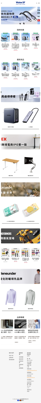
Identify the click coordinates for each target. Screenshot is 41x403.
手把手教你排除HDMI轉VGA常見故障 (20, 331)
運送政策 (21, 359)
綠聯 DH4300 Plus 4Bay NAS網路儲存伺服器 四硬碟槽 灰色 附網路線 (15, 75)
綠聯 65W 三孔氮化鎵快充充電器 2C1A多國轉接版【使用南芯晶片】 (25, 46)
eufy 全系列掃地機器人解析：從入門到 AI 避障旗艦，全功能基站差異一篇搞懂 (7, 331)
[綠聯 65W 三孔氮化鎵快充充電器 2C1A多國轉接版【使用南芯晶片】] (25, 37)
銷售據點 (21, 368)
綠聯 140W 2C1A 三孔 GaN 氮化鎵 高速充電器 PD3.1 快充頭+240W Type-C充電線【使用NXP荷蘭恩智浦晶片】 (15, 46)
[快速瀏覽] (8, 38)
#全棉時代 (30, 340)
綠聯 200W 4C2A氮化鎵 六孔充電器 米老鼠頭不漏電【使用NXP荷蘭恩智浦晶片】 (5, 46)
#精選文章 (16, 342)
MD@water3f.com (31, 377)
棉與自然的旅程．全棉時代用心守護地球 (34, 331)
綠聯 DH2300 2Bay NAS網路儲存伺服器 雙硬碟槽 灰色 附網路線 (5, 74)
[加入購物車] (29, 40)
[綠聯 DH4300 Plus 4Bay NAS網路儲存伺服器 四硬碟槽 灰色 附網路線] (15, 67)
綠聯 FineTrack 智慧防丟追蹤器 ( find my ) (35, 74)
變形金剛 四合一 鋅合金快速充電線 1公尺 (15, 259)
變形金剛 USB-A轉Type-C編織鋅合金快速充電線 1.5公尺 (25, 259)
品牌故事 (11, 357)
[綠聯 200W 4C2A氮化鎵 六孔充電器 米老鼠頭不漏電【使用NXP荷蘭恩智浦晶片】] (5, 37)
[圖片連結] (20, 94)
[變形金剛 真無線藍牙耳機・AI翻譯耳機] (35, 252)
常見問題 (21, 357)
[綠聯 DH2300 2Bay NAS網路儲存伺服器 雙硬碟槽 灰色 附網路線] (5, 67)
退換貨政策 (21, 361)
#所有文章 (34, 340)
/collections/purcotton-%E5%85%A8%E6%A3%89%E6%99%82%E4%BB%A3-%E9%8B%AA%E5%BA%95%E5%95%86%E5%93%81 (17, 8)
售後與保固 (21, 365)
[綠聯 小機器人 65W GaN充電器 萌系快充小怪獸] (35, 37)
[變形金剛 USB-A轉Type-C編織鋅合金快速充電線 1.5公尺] (25, 252)
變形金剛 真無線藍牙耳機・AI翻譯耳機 (35, 259)
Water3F (18, 399)
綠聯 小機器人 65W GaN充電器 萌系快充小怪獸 (35, 45)
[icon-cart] (39, 3)
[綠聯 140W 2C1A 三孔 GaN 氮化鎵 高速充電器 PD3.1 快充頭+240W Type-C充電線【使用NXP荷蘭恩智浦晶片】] (15, 37)
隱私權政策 (11, 359)
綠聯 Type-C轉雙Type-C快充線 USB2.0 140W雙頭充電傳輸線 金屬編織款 (25, 75)
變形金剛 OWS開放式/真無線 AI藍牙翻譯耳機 (5, 259)
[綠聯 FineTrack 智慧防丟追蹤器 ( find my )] (35, 67)
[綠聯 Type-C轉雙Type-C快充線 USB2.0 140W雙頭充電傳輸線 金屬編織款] (25, 67)
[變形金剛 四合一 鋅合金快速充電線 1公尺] (15, 252)
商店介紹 (11, 355)
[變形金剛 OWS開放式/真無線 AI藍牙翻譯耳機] (5, 252)
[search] (37, 3)
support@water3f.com (32, 370)
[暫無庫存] (39, 70)
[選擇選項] (8, 40)
